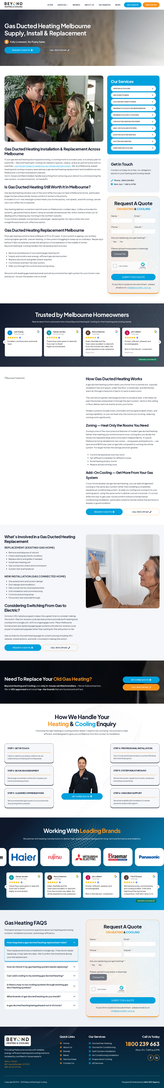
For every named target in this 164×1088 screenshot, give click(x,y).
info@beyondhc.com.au (139, 287)
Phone (114, 227)
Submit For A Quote (133, 277)
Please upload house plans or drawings (129, 248)
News (118, 5)
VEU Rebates (105, 5)
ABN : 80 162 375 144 (12, 1067)
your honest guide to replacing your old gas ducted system (42, 166)
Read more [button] (51, 352)
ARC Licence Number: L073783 (17, 1064)
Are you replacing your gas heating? (128, 237)
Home (50, 5)
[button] (159, 342)
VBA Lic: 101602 (10, 1061)
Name (114, 216)
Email (137, 216)
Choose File (119, 254)
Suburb (137, 227)
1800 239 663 (151, 5)
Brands (76, 5)
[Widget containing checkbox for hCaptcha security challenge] (129, 265)
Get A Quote (133, 5)
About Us (89, 5)
